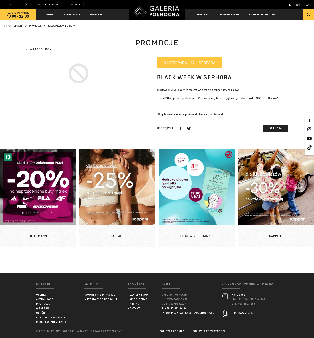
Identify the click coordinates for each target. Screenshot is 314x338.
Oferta (49, 14)
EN (298, 5)
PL (289, 5)
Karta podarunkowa (51, 317)
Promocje (96, 14)
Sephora (275, 128)
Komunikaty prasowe (99, 294)
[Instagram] (309, 129)
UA (307, 5)
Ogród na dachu (229, 14)
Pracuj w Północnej (51, 322)
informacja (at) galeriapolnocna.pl (188, 313)
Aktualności (45, 299)
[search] (308, 14)
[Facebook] (309, 120)
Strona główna (13, 25)
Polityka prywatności (209, 331)
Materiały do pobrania (100, 299)
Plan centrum (47, 4)
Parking (76, 4)
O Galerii (42, 308)
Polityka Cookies (172, 331)
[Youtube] (309, 138)
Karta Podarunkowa (262, 14)
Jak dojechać (14, 4)
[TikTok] (309, 147)
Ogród (40, 313)
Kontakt (134, 308)
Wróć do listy (40, 49)
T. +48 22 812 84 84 (174, 308)
